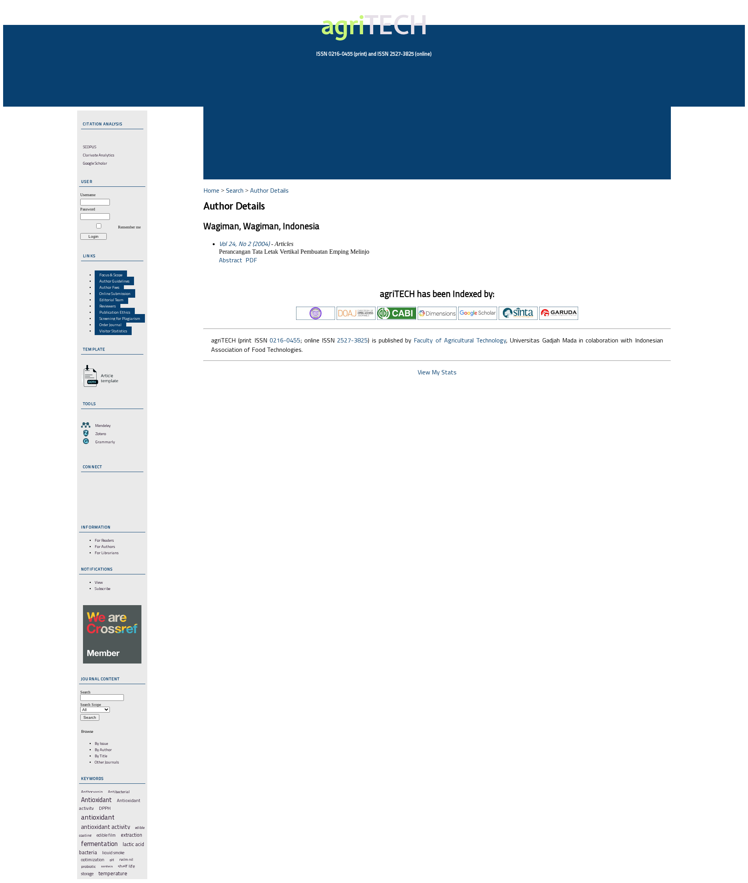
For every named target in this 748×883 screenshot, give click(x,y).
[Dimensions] (437, 317)
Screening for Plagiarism (119, 318)
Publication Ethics (114, 312)
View (99, 582)
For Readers (104, 540)
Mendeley (103, 425)
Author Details (269, 190)
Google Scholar (95, 163)
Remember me (129, 227)
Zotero (100, 433)
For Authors (105, 546)
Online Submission (115, 293)
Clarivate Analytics (98, 155)
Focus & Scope (110, 275)
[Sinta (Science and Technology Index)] (518, 317)
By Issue (101, 743)
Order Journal (110, 324)
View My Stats (437, 372)
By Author (103, 749)
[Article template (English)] (98, 387)
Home (211, 190)
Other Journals (107, 762)
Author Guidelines (114, 281)
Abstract (230, 260)
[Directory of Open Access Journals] (356, 317)
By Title (101, 756)
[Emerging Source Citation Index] (315, 317)
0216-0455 (285, 340)
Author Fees (109, 287)
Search (234, 190)
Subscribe (102, 588)
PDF (251, 260)
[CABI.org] (396, 317)
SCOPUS (89, 147)
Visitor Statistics (113, 331)
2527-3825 (352, 340)
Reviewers (107, 306)
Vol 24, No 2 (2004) (244, 243)
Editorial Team (111, 300)
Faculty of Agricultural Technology (460, 340)
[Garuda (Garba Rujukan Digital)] (558, 317)
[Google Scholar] (477, 317)
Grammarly (105, 442)
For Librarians (106, 552)
